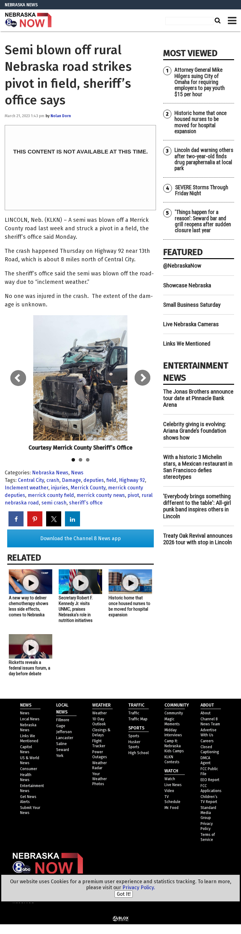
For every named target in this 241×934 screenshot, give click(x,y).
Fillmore (62, 720)
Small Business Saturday (192, 304)
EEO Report (210, 780)
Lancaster (64, 738)
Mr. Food (171, 808)
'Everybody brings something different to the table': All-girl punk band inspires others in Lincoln (197, 506)
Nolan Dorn (61, 116)
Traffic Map (137, 719)
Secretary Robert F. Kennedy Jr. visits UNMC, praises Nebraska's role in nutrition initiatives (76, 609)
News (77, 473)
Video (169, 791)
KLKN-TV (28, 20)
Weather (99, 713)
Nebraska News (50, 473)
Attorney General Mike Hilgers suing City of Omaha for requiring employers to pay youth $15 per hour (199, 82)
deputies (93, 480)
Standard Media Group (208, 813)
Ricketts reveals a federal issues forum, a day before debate (29, 668)
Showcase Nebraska (187, 285)
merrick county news (101, 495)
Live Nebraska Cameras (191, 324)
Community (173, 713)
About (206, 713)
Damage (71, 480)
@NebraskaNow (182, 265)
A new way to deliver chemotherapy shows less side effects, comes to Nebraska (28, 606)
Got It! (124, 894)
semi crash (54, 503)
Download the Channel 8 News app (80, 538)
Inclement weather (26, 488)
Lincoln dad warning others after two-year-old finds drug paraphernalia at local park (203, 159)
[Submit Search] (217, 20)
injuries (59, 488)
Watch (169, 779)
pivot (133, 495)
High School (138, 753)
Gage (60, 726)
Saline (61, 744)
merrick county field (51, 495)
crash (52, 480)
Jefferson (64, 732)
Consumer (28, 769)
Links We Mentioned (186, 343)
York (59, 756)
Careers (207, 741)
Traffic (133, 713)
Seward (62, 750)
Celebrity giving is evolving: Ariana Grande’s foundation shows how (194, 430)
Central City (31, 480)
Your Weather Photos (99, 779)
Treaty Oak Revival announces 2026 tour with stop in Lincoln (198, 539)
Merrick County (88, 488)
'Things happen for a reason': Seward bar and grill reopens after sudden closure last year (203, 221)
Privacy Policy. (138, 887)
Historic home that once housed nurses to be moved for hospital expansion (129, 606)
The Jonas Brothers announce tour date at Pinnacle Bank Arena (198, 398)
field (111, 480)
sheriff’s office (86, 503)
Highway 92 (132, 480)
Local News (30, 719)
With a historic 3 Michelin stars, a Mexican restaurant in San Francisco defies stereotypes (198, 466)
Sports (133, 736)
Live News (173, 785)
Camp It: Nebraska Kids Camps (174, 746)
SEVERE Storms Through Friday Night (201, 190)
